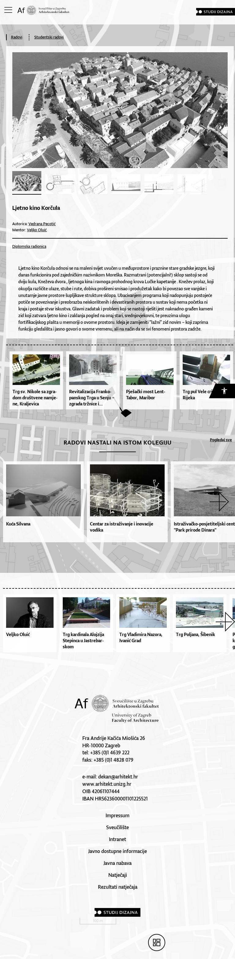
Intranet (117, 839)
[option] (42, 501)
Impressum (117, 815)
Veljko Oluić (37, 229)
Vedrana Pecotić (42, 223)
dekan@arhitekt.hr (118, 776)
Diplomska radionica (29, 246)
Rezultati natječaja (117, 887)
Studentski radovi (49, 37)
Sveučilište (117, 827)
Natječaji (117, 875)
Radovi (16, 37)
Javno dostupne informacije (117, 851)
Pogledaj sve (221, 439)
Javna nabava (117, 863)
